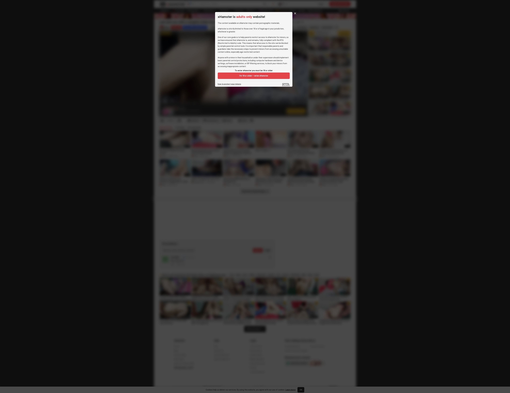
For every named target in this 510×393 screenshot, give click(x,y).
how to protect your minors (229, 84)
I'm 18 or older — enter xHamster (253, 76)
